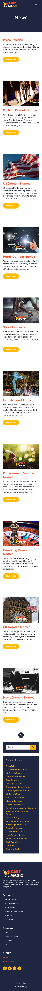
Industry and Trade (17, 400)
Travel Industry (12, 817)
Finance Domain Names (16, 838)
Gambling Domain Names (16, 552)
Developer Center (11, 936)
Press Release (13, 40)
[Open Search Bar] (30, 4)
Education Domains (14, 828)
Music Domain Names (18, 697)
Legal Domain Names (15, 831)
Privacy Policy (21, 983)
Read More (11, 59)
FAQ (6, 944)
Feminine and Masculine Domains (21, 808)
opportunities (18, 911)
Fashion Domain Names (20, 110)
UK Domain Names (16, 627)
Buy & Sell (8, 915)
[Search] (33, 747)
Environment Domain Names (18, 475)
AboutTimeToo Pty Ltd (11, 961)
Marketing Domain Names (17, 824)
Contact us (6, 957)
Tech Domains (12, 842)
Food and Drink (12, 849)
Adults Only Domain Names (18, 821)
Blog (6, 932)
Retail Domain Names (19, 256)
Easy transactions (11, 903)
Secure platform (11, 899)
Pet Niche (10, 845)
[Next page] (21, 735)
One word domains (14, 804)
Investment (9, 911)
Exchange (8, 940)
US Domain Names (16, 183)
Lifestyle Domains (14, 801)
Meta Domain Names (15, 835)
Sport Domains (14, 327)
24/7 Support (10, 919)
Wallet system (10, 907)
